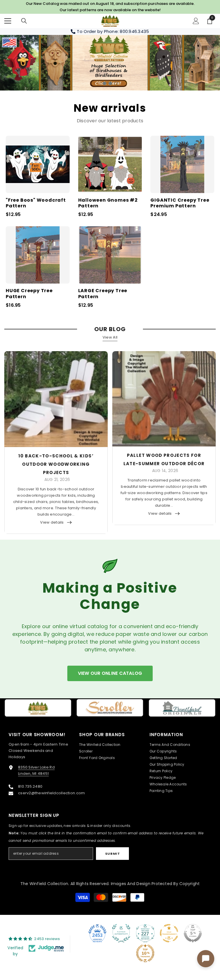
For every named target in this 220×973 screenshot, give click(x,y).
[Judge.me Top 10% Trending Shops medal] (145, 953)
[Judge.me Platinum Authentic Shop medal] (121, 933)
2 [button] (110, 83)
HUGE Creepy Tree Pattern (29, 294)
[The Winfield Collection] (38, 708)
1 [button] (104, 83)
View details (52, 522)
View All (110, 337)
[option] (110, 63)
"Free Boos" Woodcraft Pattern (36, 203)
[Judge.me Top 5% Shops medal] (193, 933)
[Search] (24, 20)
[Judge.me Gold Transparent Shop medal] (169, 933)
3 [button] (116, 83)
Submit (112, 853)
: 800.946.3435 (133, 31)
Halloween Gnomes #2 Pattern (108, 203)
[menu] (7, 20)
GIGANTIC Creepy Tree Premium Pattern (179, 203)
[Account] (196, 21)
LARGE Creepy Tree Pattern (102, 294)
